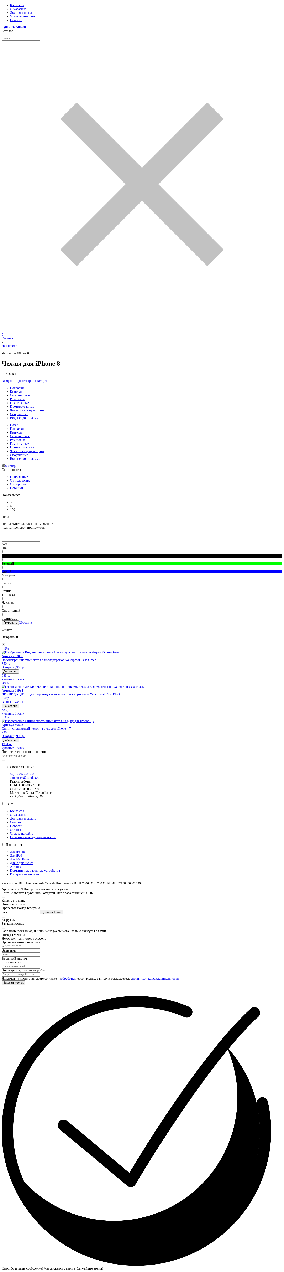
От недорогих (20, 480)
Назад (14, 425)
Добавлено (10, 671)
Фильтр (10, 466)
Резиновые (17, 399)
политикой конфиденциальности (155, 978)
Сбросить (25, 622)
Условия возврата (22, 16)
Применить (10, 622)
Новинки (16, 488)
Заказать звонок (13, 982)
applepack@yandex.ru (25, 777)
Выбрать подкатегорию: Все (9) (24, 381)
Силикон (8, 583)
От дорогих (18, 484)
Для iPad (16, 855)
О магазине (18, 9)
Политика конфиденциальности (33, 837)
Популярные (19, 476)
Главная (7, 338)
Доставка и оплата (23, 12)
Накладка (8, 602)
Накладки (17, 388)
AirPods (15, 866)
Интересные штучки (24, 874)
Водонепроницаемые (25, 418)
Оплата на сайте (21, 833)
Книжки (16, 391)
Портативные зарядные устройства (35, 870)
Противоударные (22, 406)
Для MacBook (19, 859)
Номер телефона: (14, 904)
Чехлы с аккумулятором (27, 410)
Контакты (17, 5)
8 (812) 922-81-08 (14, 27)
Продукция (14, 844)
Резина (6, 591)
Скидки (15, 822)
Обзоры (15, 829)
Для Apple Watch (21, 863)
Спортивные (19, 414)
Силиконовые (20, 395)
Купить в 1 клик (52, 912)
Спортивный (11, 610)
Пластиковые (19, 403)
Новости (16, 20)
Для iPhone (9, 346)
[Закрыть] (3, 928)
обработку (68, 978)
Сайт (9, 804)
